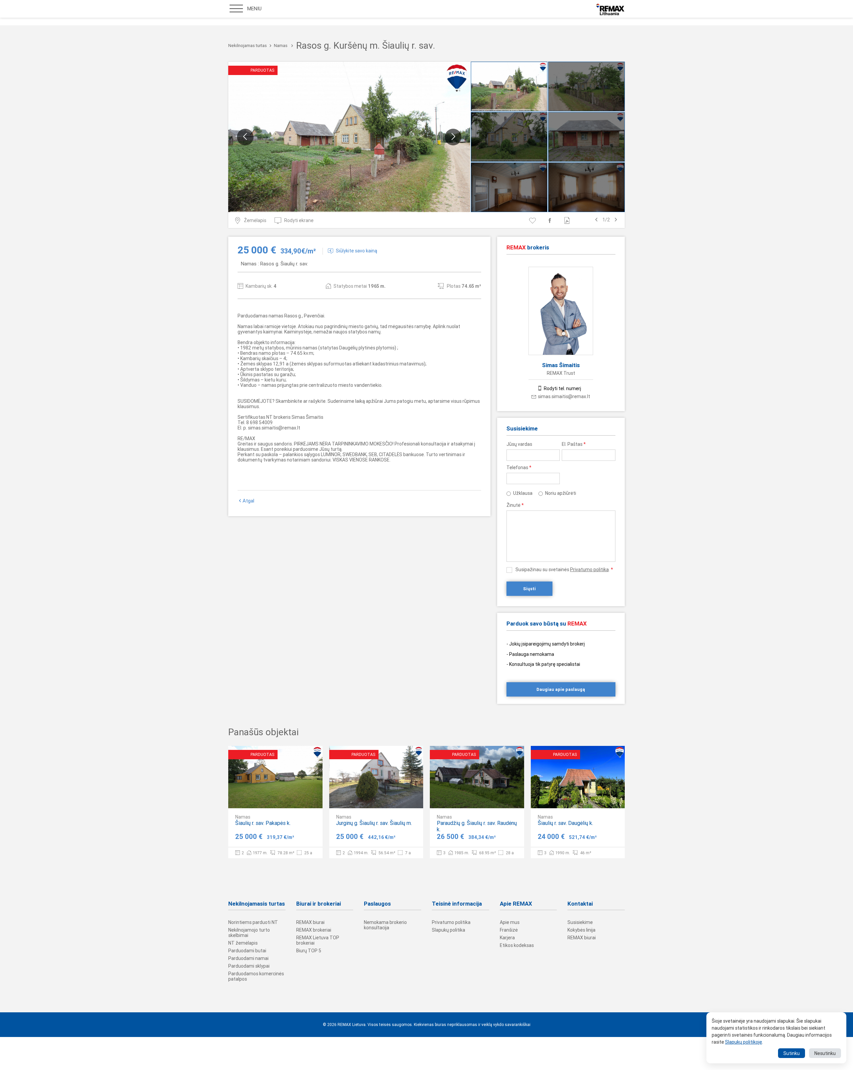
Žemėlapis (255, 220)
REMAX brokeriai (313, 930)
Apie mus (509, 922)
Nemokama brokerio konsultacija (385, 925)
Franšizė (509, 930)
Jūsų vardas (519, 444)
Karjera (507, 937)
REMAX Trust (561, 373)
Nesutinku (825, 1053)
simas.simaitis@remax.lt (564, 396)
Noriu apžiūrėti (560, 493)
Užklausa (522, 493)
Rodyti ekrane (299, 220)
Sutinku (791, 1053)
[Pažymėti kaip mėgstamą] (533, 220)
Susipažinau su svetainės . (564, 569)
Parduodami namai (248, 958)
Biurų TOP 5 (308, 950)
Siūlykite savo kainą (356, 250)
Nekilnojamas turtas (247, 45)
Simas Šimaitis (561, 365)
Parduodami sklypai (249, 966)
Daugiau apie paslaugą (560, 689)
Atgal (248, 501)
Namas (281, 45)
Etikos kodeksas (517, 945)
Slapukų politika (448, 930)
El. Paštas (574, 444)
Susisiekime (580, 922)
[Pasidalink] (550, 220)
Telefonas (518, 467)
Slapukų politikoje (743, 1042)
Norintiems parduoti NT (253, 922)
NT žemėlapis (243, 943)
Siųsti (529, 588)
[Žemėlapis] (398, 797)
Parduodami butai (247, 950)
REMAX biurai (310, 922)
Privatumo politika (589, 569)
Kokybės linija (581, 930)
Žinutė (515, 505)
